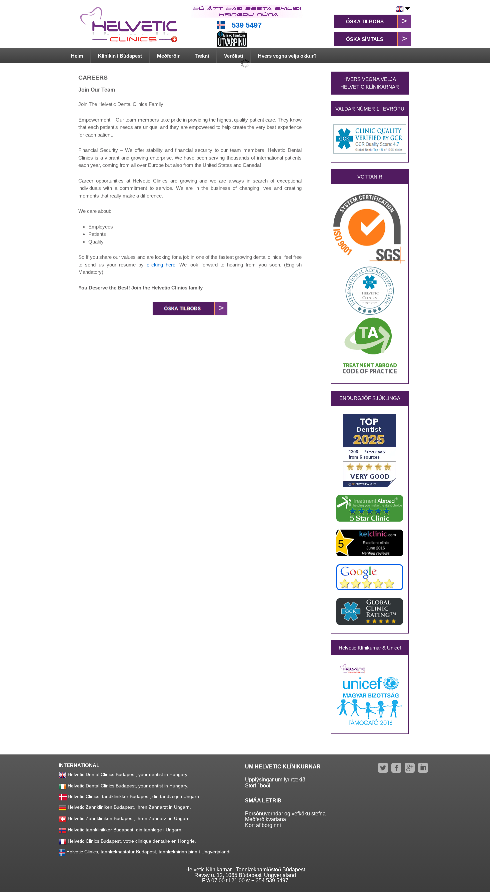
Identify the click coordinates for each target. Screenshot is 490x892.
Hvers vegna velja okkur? (287, 56)
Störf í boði (257, 785)
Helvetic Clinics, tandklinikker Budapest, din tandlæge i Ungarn (133, 796)
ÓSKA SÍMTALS (364, 39)
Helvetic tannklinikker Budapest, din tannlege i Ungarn (124, 829)
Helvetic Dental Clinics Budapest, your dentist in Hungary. (128, 774)
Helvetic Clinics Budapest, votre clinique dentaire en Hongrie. (132, 841)
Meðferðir (168, 56)
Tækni (202, 56)
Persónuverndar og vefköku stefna (285, 813)
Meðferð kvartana (265, 819)
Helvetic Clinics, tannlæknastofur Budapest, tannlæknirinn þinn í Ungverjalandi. (149, 851)
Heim (77, 56)
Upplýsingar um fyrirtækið (275, 779)
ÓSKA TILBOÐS (365, 21)
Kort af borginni (263, 825)
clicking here (161, 264)
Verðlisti (233, 56)
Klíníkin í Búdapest (120, 56)
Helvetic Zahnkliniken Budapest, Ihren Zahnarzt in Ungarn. (129, 807)
